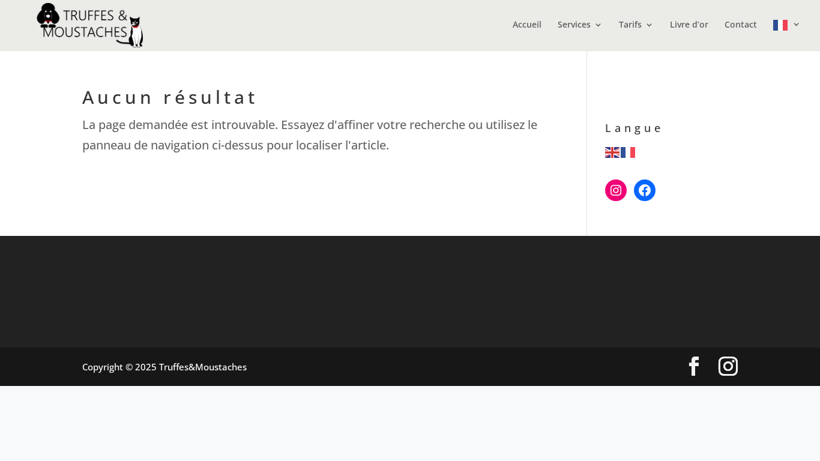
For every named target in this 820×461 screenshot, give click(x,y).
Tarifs (630, 25)
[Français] (787, 35)
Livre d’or (689, 25)
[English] (613, 151)
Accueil (527, 25)
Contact (741, 25)
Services (574, 25)
